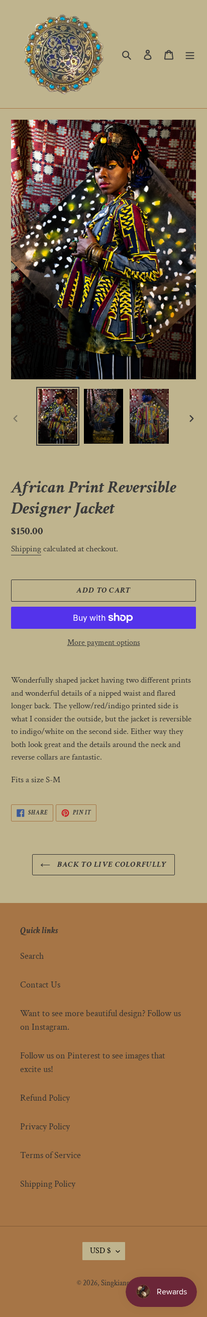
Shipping (26, 548)
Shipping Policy (47, 1184)
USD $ (100, 1251)
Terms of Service (50, 1155)
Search (32, 956)
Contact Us (40, 985)
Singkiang (115, 1283)
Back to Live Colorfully (111, 864)
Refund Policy (45, 1098)
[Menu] (189, 54)
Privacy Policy (45, 1126)
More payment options (103, 642)
